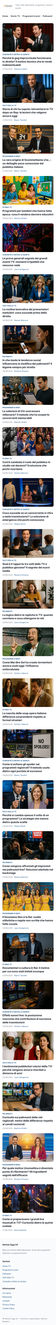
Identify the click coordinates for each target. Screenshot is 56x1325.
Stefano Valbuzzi (21, 673)
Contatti (6, 1301)
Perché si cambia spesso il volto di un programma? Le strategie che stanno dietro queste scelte (25, 819)
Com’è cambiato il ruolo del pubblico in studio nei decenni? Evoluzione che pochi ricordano (26, 466)
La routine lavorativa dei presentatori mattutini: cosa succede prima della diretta (25, 313)
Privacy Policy (8, 1304)
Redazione (7, 1297)
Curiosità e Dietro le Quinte (15, 54)
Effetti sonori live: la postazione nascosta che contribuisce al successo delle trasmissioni (26, 1019)
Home (5, 16)
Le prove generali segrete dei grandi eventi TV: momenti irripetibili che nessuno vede (24, 262)
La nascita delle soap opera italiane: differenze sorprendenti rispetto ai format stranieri (24, 717)
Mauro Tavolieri (20, 120)
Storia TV (15, 16)
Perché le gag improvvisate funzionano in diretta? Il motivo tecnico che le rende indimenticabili (27, 62)
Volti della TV (9, 105)
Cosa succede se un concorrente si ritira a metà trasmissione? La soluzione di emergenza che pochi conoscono (27, 516)
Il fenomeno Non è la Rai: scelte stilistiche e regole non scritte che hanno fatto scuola (27, 921)
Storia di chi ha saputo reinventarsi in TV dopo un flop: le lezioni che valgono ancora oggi (27, 113)
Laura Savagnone (21, 269)
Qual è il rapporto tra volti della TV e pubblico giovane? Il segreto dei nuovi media (26, 567)
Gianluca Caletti (20, 69)
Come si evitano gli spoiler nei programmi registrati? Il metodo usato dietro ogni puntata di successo (26, 768)
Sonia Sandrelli (20, 1230)
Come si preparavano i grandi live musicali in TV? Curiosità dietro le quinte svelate (27, 1223)
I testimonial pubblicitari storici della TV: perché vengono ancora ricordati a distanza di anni (27, 1070)
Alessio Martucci (21, 320)
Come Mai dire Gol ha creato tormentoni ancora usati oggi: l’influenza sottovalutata (27, 666)
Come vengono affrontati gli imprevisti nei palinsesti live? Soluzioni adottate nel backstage (27, 870)
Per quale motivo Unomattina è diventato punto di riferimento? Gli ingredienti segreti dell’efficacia (27, 1172)
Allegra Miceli (19, 524)
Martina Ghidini (20, 218)
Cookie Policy (8, 1308)
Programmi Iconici (31, 16)
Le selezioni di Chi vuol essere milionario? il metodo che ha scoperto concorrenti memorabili (25, 415)
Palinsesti (47, 16)
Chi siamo (6, 1293)
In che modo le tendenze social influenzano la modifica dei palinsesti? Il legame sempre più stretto (27, 364)
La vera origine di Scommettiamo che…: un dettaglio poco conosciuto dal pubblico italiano (26, 163)
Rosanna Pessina (21, 371)
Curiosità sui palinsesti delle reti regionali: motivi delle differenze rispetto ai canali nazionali (27, 1121)
